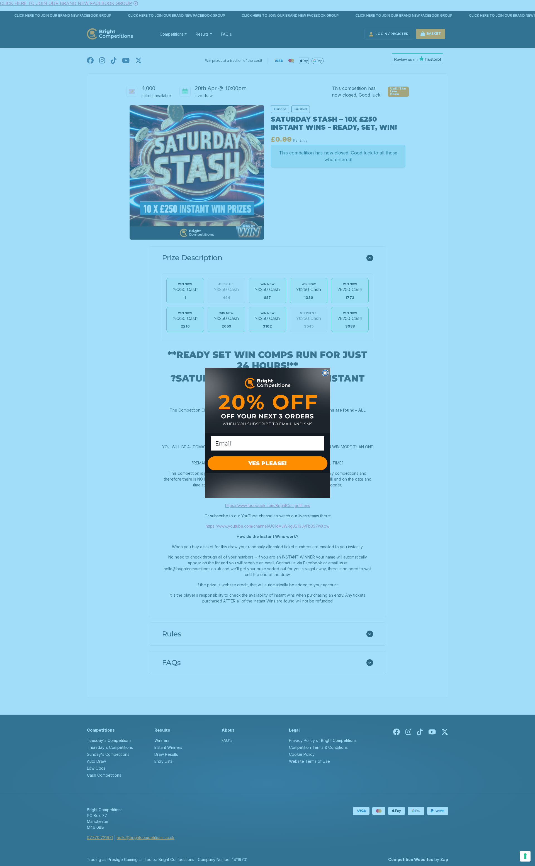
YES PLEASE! (267, 463)
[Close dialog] (325, 373)
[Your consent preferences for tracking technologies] (525, 856)
